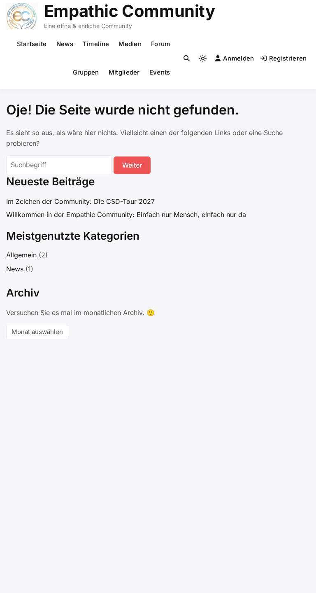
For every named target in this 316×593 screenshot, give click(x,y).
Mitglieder (124, 72)
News (64, 44)
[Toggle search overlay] (187, 58)
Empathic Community (129, 11)
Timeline (96, 44)
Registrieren (288, 58)
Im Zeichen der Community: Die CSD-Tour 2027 (80, 201)
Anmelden (238, 58)
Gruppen (86, 72)
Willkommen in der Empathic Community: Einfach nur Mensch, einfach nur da (126, 214)
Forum (160, 44)
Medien (130, 44)
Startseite (32, 44)
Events (159, 72)
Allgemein (21, 255)
